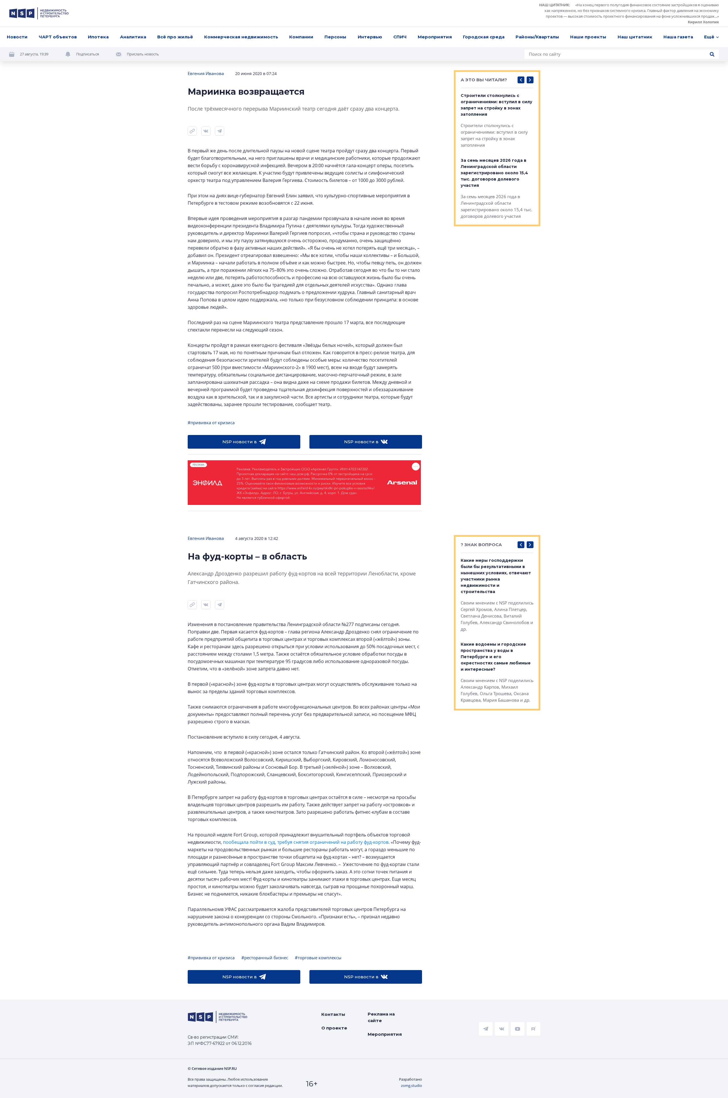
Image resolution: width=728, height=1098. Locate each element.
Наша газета (678, 37)
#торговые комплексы (318, 957)
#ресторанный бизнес (264, 957)
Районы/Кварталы (537, 37)
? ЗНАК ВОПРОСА (481, 544)
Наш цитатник (635, 37)
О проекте (334, 1028)
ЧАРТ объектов (58, 37)
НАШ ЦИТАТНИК (554, 4)
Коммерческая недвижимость (241, 37)
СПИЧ (400, 37)
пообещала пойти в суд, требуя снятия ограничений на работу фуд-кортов (305, 842)
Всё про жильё (175, 37)
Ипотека (98, 37)
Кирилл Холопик (703, 21)
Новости (17, 37)
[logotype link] (39, 13)
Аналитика (133, 37)
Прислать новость (143, 54)
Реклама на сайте (381, 1017)
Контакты (333, 1014)
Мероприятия (435, 37)
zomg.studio (411, 1085)
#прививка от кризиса (211, 422)
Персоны (335, 37)
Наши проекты (588, 37)
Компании (301, 37)
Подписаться (87, 54)
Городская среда (483, 37)
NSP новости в (239, 441)
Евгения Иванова (206, 73)
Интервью (370, 37)
